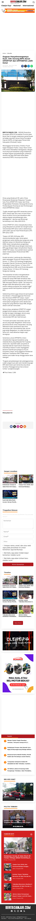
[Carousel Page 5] (22, 826)
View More (18, 623)
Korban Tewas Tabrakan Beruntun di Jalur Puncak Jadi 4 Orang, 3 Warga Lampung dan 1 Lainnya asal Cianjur (26, 601)
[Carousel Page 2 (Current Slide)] (19, 799)
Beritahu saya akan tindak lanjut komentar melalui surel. (16, 554)
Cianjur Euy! (10, 66)
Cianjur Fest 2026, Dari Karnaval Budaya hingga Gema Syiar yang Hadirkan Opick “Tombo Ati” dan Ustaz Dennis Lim (26, 486)
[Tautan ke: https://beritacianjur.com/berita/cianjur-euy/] (31, 834)
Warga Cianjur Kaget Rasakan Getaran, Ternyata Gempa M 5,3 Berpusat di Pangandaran (17, 741)
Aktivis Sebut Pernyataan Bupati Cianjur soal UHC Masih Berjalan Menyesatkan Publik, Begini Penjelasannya (26, 615)
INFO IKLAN (28, 918)
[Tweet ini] (25, 66)
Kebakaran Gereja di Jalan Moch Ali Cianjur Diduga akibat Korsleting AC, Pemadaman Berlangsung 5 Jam (9, 486)
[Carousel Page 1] (17, 799)
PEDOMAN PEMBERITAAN (15, 918)
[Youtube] (21, 426)
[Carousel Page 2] (16, 826)
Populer (9, 736)
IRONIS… (7, 797)
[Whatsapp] (31, 66)
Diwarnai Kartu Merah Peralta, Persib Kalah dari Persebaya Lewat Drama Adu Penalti (19, 756)
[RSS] (24, 426)
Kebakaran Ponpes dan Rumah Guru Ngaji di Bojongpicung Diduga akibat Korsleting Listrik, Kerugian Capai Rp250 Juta (19, 749)
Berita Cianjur (12, 917)
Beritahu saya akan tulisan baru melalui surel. (15, 559)
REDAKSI (3, 918)
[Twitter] (14, 426)
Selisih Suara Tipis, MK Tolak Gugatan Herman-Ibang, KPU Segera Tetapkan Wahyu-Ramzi (17, 821)
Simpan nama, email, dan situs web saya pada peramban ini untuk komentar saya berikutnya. (17, 547)
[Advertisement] (18, 32)
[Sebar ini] (22, 66)
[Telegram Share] (28, 66)
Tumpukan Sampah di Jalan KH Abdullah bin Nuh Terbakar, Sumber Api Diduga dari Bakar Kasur (18, 763)
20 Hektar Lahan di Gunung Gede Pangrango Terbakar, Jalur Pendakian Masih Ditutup (19, 770)
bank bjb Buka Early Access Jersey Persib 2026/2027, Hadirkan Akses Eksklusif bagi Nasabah (9, 501)
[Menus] (2, 2)
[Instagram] (18, 426)
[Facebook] (11, 426)
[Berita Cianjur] (18, 2)
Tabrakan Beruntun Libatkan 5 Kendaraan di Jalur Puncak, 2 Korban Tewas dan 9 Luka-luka (10, 615)
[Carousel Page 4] (20, 826)
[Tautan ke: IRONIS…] (18, 792)
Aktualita (5, 66)
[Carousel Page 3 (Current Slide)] (18, 826)
